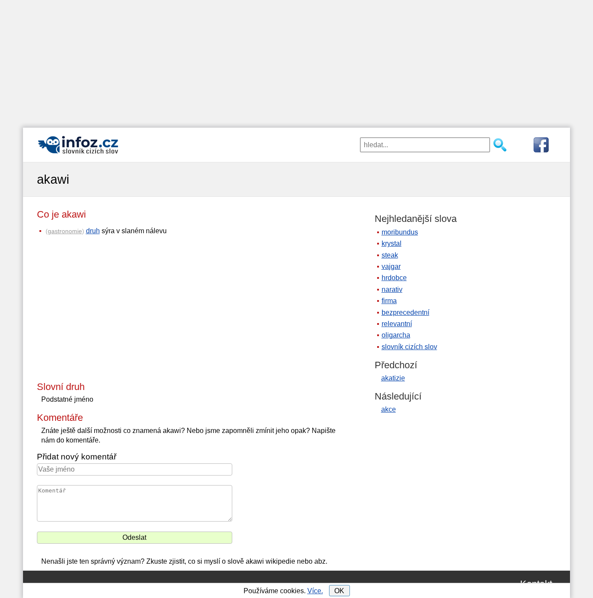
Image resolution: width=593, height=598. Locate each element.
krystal (392, 243)
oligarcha (396, 335)
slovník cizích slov (409, 346)
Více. (315, 591)
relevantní (397, 323)
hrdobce (394, 277)
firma (389, 300)
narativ (392, 289)
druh (93, 231)
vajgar (391, 266)
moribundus (400, 232)
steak (390, 255)
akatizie (393, 378)
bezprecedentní (405, 312)
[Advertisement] (296, 61)
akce (388, 409)
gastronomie (65, 231)
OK (339, 591)
